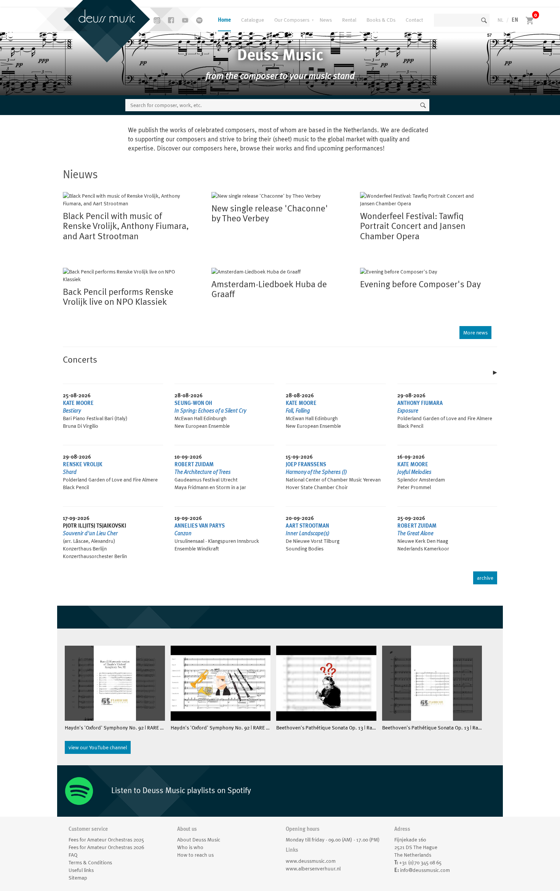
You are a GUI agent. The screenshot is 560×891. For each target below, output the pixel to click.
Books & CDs (380, 20)
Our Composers (291, 20)
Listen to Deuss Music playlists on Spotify (180, 790)
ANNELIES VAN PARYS (199, 526)
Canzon (183, 533)
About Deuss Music (198, 840)
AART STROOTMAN (307, 526)
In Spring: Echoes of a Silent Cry (210, 411)
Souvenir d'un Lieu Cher (90, 533)
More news (475, 333)
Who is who (190, 847)
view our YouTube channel (98, 747)
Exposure (407, 411)
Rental (349, 20)
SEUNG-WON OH (193, 403)
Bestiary (72, 411)
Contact (414, 20)
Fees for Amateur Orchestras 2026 (106, 847)
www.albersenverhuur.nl (313, 868)
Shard (70, 472)
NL (500, 20)
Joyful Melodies (414, 472)
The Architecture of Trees (202, 472)
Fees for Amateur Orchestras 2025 (106, 840)
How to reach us (195, 855)
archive (485, 578)
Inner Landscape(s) (308, 533)
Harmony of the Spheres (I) (316, 472)
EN (515, 20)
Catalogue (252, 20)
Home (224, 20)
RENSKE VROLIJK (82, 464)
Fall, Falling (298, 411)
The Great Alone (415, 533)
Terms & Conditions (90, 862)
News (326, 20)
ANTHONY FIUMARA (420, 403)
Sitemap (78, 878)
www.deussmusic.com (311, 861)
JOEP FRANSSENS (306, 464)
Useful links (81, 870)
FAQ (73, 855)
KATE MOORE (78, 403)
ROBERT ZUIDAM (194, 464)
